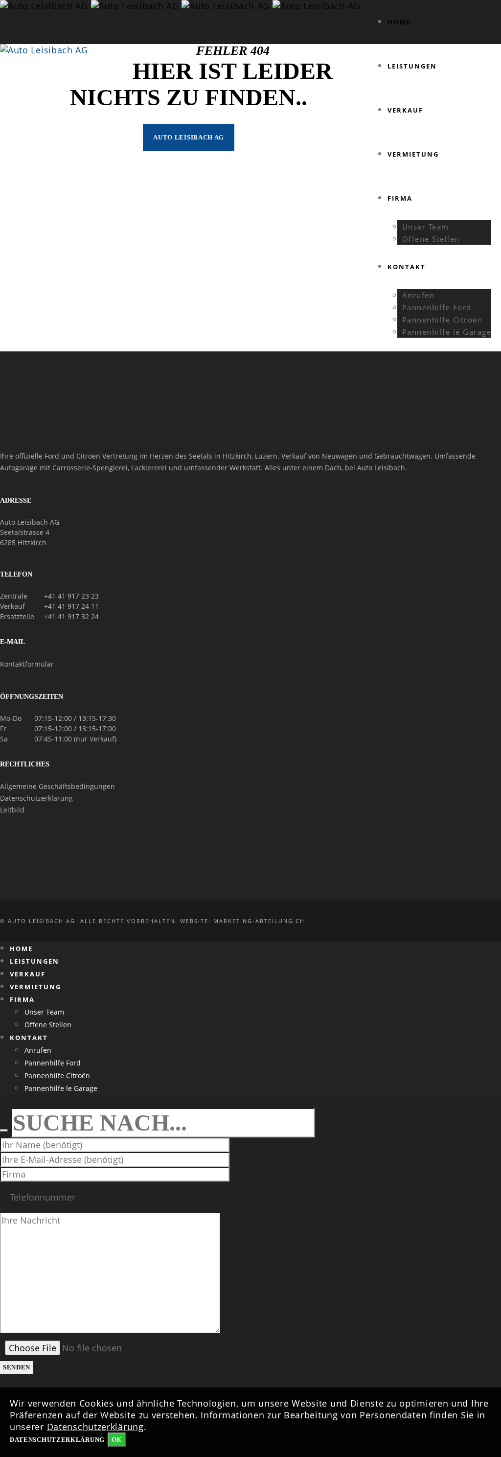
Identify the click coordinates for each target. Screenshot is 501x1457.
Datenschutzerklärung (36, 798)
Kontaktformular (27, 664)
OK (117, 1439)
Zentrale (13, 596)
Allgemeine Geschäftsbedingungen (57, 786)
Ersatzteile (17, 616)
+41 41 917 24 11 (71, 606)
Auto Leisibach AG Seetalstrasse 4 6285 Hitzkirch (29, 532)
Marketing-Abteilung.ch (259, 921)
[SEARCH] (4, 1130)
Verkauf (12, 606)
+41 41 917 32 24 (71, 616)
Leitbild (12, 809)
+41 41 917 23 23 (71, 596)
